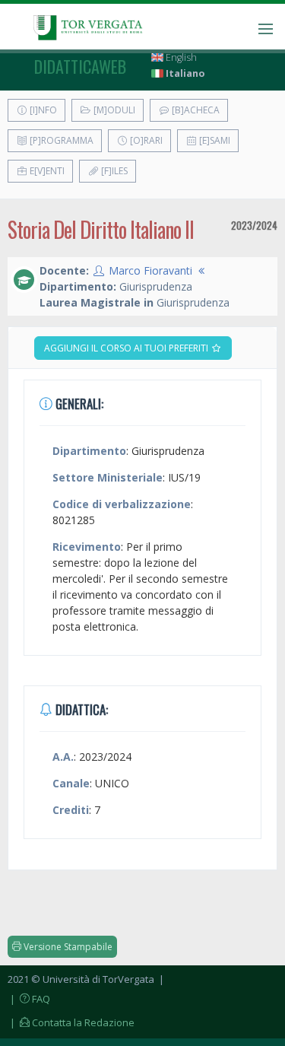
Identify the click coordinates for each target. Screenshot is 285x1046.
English (180, 57)
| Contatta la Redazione (71, 1022)
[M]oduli (113, 109)
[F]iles (113, 170)
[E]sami (213, 140)
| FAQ (29, 999)
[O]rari (145, 140)
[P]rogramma (60, 140)
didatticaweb (80, 66)
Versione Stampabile (66, 946)
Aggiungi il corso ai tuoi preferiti (127, 348)
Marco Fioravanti (150, 270)
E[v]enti (46, 170)
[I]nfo (42, 109)
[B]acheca (194, 109)
